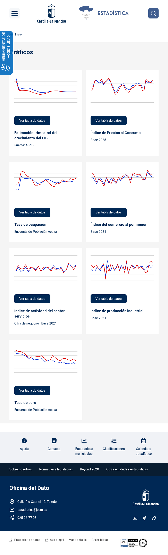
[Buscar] (153, 13)
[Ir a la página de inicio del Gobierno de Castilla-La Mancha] (51, 13)
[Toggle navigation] (14, 13)
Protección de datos (27, 539)
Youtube (135, 518)
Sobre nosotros (20, 469)
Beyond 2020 (89, 469)
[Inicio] (104, 13)
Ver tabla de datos (32, 121)
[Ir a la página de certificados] (139, 543)
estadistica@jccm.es (32, 510)
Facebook (144, 518)
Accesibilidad (100, 539)
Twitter (154, 518)
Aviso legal (57, 539)
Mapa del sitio (78, 539)
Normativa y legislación (56, 469)
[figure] (45, 100)
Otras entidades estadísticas (127, 469)
